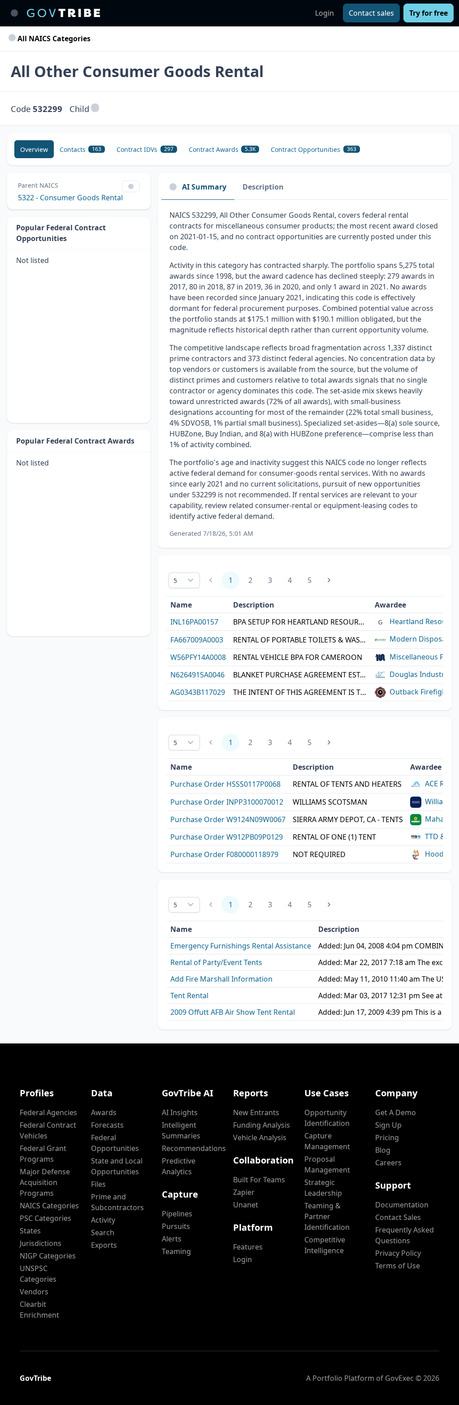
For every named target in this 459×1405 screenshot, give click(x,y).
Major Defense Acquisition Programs (45, 1182)
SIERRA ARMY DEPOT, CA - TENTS (348, 819)
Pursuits (176, 1226)
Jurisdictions (40, 1243)
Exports (104, 1245)
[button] (95, 108)
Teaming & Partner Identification (327, 1216)
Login (324, 13)
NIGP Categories (48, 1256)
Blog (382, 1150)
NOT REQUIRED (319, 854)
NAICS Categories (49, 1206)
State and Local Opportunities (117, 1166)
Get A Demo (395, 1112)
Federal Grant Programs (43, 1153)
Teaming (176, 1251)
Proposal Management (327, 1164)
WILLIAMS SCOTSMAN (330, 802)
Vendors (34, 1292)
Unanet (245, 1205)
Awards (104, 1112)
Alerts (172, 1239)
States (30, 1231)
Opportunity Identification (327, 1118)
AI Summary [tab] (204, 187)
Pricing (387, 1137)
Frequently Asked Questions (404, 1235)
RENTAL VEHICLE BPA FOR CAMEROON (297, 657)
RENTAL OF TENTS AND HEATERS (347, 784)
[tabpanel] (304, 374)
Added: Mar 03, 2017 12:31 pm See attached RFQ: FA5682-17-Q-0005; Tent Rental (385, 995)
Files (98, 1184)
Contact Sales (398, 1217)
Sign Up (388, 1125)
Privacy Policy (398, 1253)
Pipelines (177, 1214)
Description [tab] (263, 187)
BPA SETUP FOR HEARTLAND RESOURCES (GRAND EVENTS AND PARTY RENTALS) (300, 622)
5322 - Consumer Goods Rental (70, 198)
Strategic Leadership (323, 1187)
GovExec (399, 1378)
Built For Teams (259, 1180)
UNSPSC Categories (38, 1273)
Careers (388, 1163)
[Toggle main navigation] (14, 13)
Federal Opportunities (115, 1143)
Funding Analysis (261, 1125)
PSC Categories (45, 1218)
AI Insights (180, 1112)
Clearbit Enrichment (39, 1309)
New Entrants (256, 1112)
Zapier (244, 1192)
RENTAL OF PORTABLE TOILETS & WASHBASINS (300, 640)
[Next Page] (329, 580)
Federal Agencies (48, 1112)
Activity (103, 1220)
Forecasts (107, 1125)
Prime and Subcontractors (117, 1202)
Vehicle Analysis (259, 1137)
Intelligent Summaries (181, 1130)
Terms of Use (397, 1266)
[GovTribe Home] (63, 13)
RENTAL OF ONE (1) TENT (334, 837)
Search (102, 1232)
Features (248, 1247)
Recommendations (194, 1148)
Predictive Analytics (178, 1166)
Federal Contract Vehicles (48, 1130)
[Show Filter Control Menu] (131, 186)
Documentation (402, 1205)
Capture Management (327, 1141)
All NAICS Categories (53, 38)
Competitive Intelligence (324, 1245)
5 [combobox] (175, 580)
